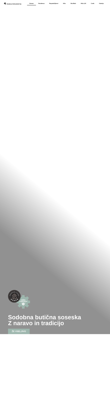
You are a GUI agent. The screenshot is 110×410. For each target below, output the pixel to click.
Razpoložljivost (53, 3)
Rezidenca (41, 3)
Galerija (101, 3)
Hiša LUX (83, 3)
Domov (31, 3)
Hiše (64, 3)
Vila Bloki (73, 3)
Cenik (92, 3)
